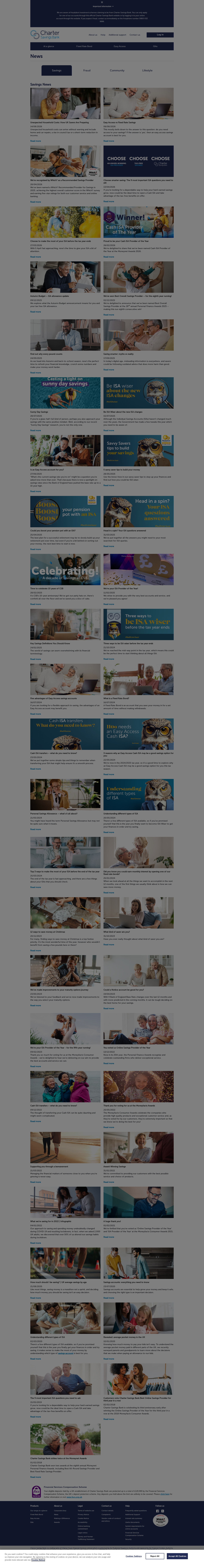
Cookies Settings (134, 1556)
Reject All (154, 1556)
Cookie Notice (38, 1560)
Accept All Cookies (177, 1556)
